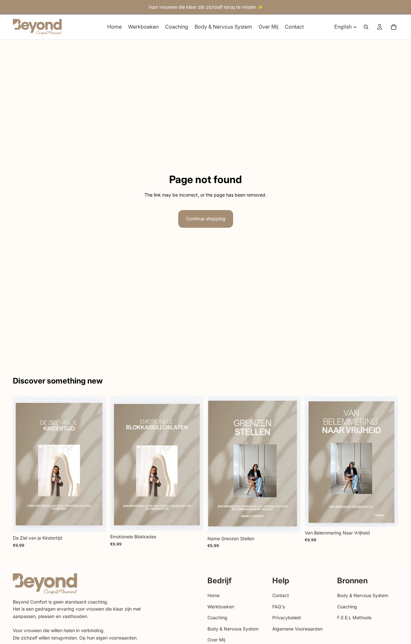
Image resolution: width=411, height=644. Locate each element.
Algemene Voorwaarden (297, 628)
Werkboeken (220, 606)
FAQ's (278, 606)
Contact (280, 595)
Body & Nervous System (232, 628)
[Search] (366, 27)
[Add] (96, 522)
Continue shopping (205, 218)
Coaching (217, 617)
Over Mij (216, 639)
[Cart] (394, 27)
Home (213, 595)
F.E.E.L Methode (354, 617)
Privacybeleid (286, 617)
